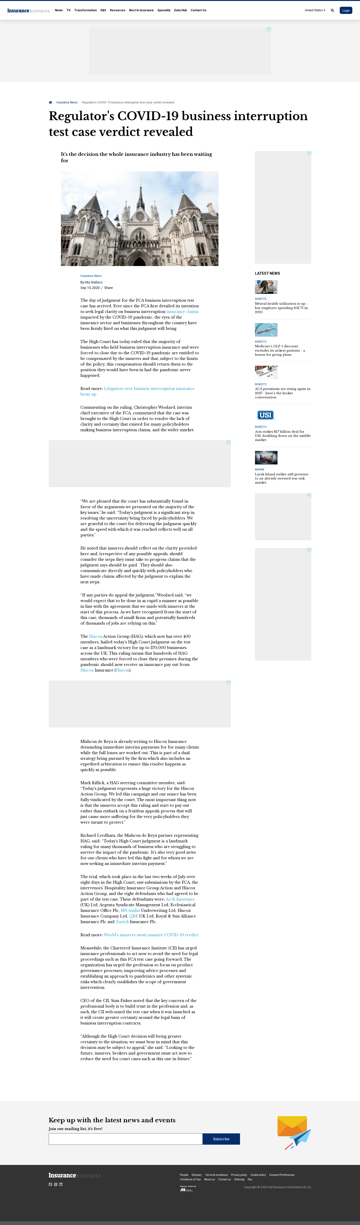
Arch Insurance (180, 899)
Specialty (164, 10)
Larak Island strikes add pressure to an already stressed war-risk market (281, 478)
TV (68, 10)
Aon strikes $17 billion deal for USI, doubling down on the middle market (283, 436)
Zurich (122, 922)
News (59, 10)
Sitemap (239, 1179)
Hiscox (95, 636)
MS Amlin (130, 910)
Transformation (85, 10)
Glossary (197, 1174)
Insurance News (67, 102)
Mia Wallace (94, 282)
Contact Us (198, 10)
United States (314, 10)
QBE (133, 916)
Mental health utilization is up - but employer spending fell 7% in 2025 (281, 308)
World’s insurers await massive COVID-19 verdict (151, 935)
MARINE (260, 469)
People (184, 1174)
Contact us (224, 1179)
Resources (117, 10)
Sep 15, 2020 (90, 288)
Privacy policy (239, 1174)
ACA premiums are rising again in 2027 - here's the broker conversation (282, 393)
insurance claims (182, 311)
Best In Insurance (141, 10)
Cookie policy (258, 1174)
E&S (103, 10)
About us (209, 1179)
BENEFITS (261, 298)
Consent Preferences (282, 1174)
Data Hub (180, 10)
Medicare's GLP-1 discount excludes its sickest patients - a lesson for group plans (280, 350)
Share (108, 288)
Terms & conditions (216, 1174)
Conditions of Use (190, 1179)
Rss (250, 1179)
